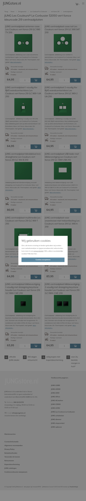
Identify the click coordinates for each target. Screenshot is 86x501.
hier (35, 254)
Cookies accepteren (43, 260)
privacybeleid (38, 251)
